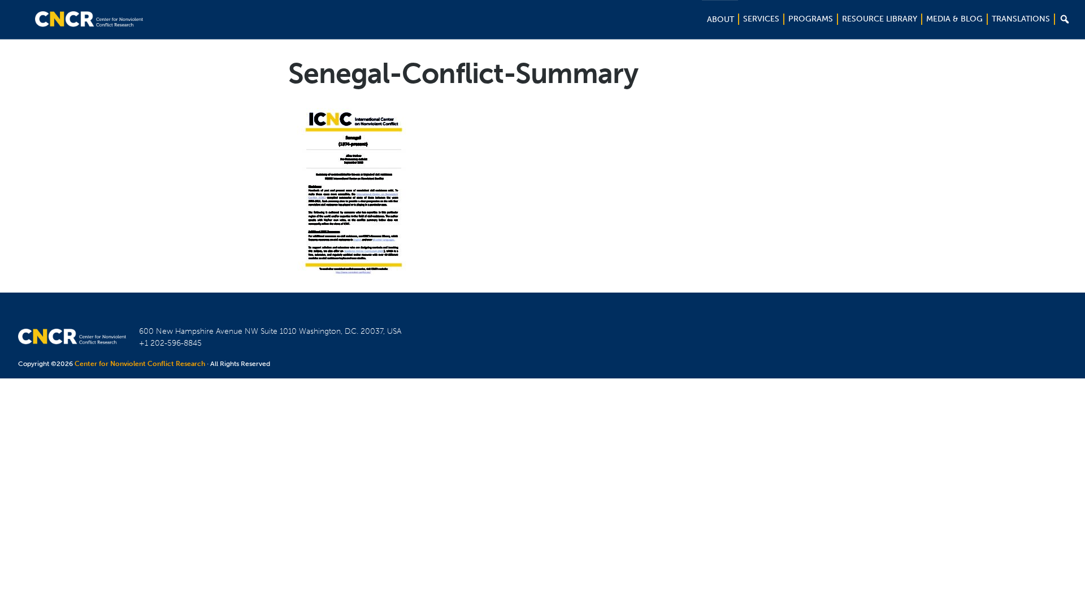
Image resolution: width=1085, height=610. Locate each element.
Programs (810, 19)
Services (761, 19)
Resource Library (879, 19)
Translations (1021, 19)
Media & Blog (954, 19)
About (720, 19)
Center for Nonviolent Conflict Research (140, 364)
